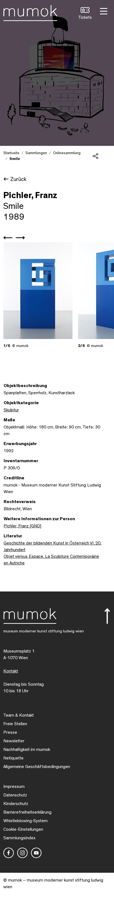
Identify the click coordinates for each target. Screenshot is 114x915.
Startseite (11, 153)
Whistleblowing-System (25, 821)
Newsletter (13, 741)
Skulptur (11, 410)
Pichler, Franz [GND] (22, 526)
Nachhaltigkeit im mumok (26, 749)
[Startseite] (30, 12)
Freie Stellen (15, 724)
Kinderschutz (15, 803)
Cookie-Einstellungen (23, 829)
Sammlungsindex (19, 838)
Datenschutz (15, 795)
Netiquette (13, 758)
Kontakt (10, 671)
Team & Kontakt (18, 715)
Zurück (18, 179)
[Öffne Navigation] (103, 10)
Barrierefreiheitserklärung (27, 812)
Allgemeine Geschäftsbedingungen (36, 766)
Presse (10, 732)
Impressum (14, 786)
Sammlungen (36, 153)
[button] (85, 14)
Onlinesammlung (67, 153)
